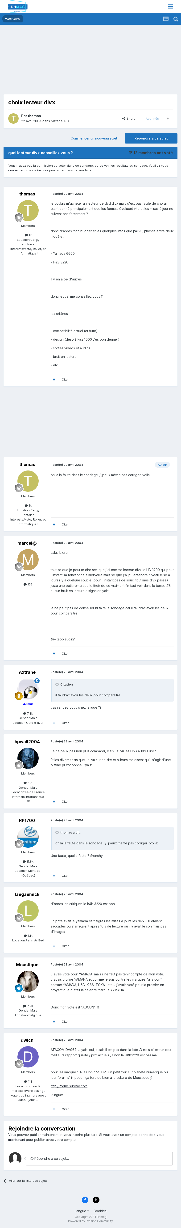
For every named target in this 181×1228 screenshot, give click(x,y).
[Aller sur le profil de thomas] (13, 118)
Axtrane (27, 672)
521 (30, 783)
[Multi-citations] (54, 379)
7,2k (29, 1006)
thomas (34, 116)
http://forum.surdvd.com (69, 1086)
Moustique (27, 964)
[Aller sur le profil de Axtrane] (28, 688)
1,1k (30, 935)
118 (29, 1081)
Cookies (100, 1211)
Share (130, 118)
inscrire (42, 170)
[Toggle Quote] (57, 684)
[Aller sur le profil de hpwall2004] (28, 758)
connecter (16, 170)
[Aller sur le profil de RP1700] (28, 837)
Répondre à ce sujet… (51, 1158)
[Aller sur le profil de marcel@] (28, 559)
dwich (27, 1040)
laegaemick (27, 894)
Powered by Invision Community (90, 1221)
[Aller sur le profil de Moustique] (28, 981)
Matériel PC (60, 121)
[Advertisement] (59, 61)
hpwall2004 (27, 741)
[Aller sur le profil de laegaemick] (28, 911)
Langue (81, 1211)
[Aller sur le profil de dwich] (28, 1056)
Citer (65, 379)
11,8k (29, 861)
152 (30, 584)
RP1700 (27, 820)
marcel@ (27, 543)
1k (30, 235)
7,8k (29, 713)
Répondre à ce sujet (151, 138)
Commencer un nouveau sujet (94, 138)
